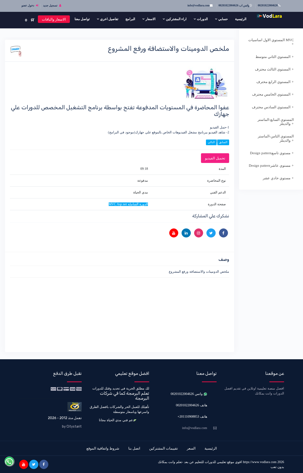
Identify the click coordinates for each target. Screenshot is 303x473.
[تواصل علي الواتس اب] (9, 461)
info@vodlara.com (198, 5)
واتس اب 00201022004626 (234, 5)
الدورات (202, 19)
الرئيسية (240, 19)
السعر (191, 448)
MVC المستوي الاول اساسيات (271, 40)
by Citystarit (72, 427)
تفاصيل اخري (109, 19)
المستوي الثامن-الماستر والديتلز (276, 138)
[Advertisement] (119, 314)
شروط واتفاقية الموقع (102, 448)
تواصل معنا (82, 19)
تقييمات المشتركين (163, 448)
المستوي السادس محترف (271, 107)
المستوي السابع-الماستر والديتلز (276, 122)
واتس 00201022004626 (187, 394)
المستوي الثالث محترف (272, 69)
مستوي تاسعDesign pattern (270, 153)
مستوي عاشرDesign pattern (269, 165)
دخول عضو (28, 5)
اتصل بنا (134, 448)
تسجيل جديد (50, 5)
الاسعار (151, 19)
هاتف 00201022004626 (191, 405)
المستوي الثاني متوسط (272, 57)
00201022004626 (268, 5)
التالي (211, 142)
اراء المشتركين (176, 19)
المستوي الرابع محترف (273, 82)
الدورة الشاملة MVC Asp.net (128, 204)
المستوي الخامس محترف (271, 94)
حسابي (223, 19)
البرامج (130, 19)
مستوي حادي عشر (276, 178)
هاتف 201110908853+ (192, 416)
